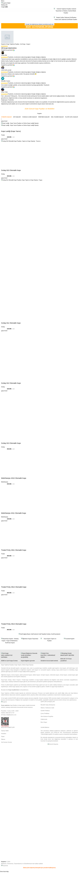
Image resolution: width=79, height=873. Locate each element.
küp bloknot (74, 785)
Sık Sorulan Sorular (6, 834)
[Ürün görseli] (19, 125)
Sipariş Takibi (5, 823)
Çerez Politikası (45, 806)
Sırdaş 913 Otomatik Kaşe (11, 443)
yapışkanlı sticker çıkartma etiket (29, 787)
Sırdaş (3, 174)
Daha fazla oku (49, 104)
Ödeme (3, 832)
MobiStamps (4, 482)
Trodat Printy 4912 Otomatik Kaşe (13, 587)
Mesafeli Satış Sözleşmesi (48, 797)
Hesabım (3, 826)
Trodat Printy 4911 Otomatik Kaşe (13, 550)
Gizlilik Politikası (45, 803)
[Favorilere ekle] (7, 128)
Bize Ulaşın (44, 814)
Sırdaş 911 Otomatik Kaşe (11, 323)
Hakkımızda (44, 812)
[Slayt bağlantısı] (26, 10)
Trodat (3, 135)
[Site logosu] (8, 3)
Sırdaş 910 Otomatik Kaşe (11, 170)
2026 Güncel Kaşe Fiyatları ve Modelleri (39, 109)
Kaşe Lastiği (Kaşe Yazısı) (11, 131)
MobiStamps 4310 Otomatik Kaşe (13, 478)
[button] (3, 128)
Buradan (3, 782)
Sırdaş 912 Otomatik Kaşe (11, 383)
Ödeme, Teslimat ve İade (47, 800)
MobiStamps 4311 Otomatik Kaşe (13, 513)
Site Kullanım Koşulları (47, 809)
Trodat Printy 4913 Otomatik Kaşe (13, 717)
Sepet (2, 829)
